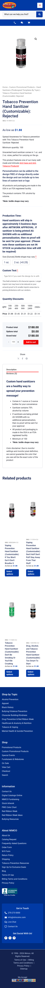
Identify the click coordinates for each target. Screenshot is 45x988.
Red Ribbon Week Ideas (12, 815)
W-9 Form (6, 851)
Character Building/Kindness (14, 715)
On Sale (5, 763)
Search (5, 775)
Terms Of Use (8, 875)
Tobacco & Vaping (10, 727)
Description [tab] (11, 369)
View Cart (6, 767)
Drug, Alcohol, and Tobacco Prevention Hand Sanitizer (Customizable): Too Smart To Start (33, 655)
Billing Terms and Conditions (14, 879)
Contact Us (7, 791)
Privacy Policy (8, 883)
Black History (8, 707)
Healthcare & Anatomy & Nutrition (17, 723)
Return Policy (8, 855)
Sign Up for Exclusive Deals (14, 867)
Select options (9, 572)
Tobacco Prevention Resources (15, 863)
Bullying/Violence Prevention (14, 711)
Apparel (5, 703)
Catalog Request (9, 839)
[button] (15, 23)
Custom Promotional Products (22, 87)
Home (5, 87)
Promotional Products (11, 747)
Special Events (8, 755)
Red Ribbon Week (9, 811)
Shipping (6, 859)
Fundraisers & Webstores (13, 759)
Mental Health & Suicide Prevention (17, 731)
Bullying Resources (10, 819)
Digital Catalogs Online (12, 795)
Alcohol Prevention (10, 699)
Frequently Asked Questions (14, 843)
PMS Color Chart (9, 807)
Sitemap (24, 969)
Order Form (7, 847)
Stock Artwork (8, 803)
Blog (4, 871)
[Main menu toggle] (39, 5)
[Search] (39, 14)
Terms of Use (20, 960)
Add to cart (31, 342)
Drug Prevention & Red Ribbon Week (18, 719)
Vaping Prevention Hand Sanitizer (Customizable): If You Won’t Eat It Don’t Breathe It (12, 554)
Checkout (6, 771)
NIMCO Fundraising (10, 799)
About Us (6, 835)
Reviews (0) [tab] (11, 373)
